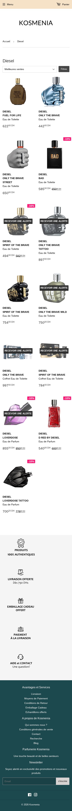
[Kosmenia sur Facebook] (29, 795)
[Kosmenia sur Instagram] (35, 795)
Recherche (36, 738)
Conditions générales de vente (36, 729)
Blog (36, 743)
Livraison (36, 693)
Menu (10, 4)
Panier (65, 4)
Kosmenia (34, 804)
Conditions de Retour (36, 703)
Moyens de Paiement (36, 698)
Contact (36, 734)
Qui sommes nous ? (36, 724)
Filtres (64, 69)
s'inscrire (62, 781)
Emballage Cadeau (36, 707)
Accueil (6, 41)
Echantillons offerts (36, 712)
